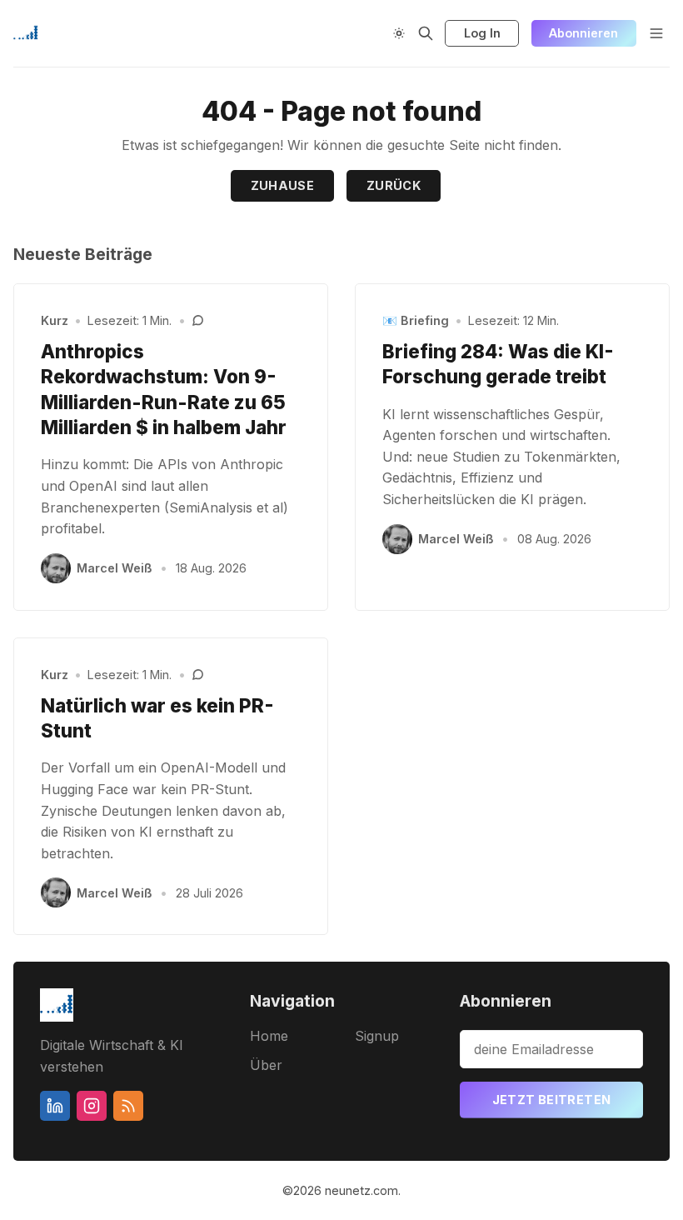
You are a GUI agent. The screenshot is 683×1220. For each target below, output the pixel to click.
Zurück (393, 185)
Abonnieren (583, 33)
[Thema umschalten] (399, 33)
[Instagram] (92, 1106)
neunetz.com (361, 1190)
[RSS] (128, 1106)
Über (266, 1065)
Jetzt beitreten (551, 1099)
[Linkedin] (55, 1106)
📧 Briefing (415, 320)
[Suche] (425, 33)
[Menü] (656, 33)
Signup (377, 1036)
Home (269, 1036)
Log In (482, 33)
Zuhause (283, 185)
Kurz (54, 320)
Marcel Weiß (114, 568)
